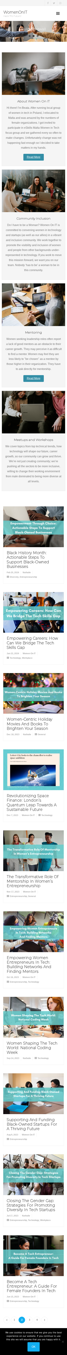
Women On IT (29, 653)
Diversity (14, 577)
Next (44, 1320)
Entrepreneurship (28, 577)
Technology (15, 658)
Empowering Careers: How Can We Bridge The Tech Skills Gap (32, 643)
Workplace (27, 658)
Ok (34, 1346)
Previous (6, 1320)
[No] (62, 1341)
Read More (33, 157)
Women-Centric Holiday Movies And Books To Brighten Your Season (29, 724)
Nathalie (27, 572)
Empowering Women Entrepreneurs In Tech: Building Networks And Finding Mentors (29, 964)
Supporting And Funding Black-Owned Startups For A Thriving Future (32, 1124)
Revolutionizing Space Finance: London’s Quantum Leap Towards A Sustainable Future (32, 802)
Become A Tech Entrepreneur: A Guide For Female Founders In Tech (32, 1286)
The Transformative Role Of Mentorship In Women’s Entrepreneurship (32, 881)
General (42, 734)
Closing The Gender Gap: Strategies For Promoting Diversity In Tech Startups (31, 1205)
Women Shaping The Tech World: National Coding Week (32, 1048)
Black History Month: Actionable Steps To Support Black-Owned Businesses (28, 559)
